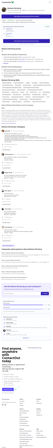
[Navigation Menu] (49, 2)
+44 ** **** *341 (8, 147)
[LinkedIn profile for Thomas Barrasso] (15, 154)
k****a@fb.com (7, 199)
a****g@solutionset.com (9, 181)
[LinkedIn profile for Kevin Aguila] (12, 190)
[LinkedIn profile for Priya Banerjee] (13, 227)
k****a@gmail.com (8, 162)
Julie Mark (8, 326)
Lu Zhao (8, 333)
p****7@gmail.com (8, 235)
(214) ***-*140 (7, 201)
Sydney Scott (9, 319)
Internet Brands (22, 61)
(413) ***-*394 (7, 165)
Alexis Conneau (9, 322)
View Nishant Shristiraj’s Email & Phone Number (26, 41)
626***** (8, 35)
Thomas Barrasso (9, 154)
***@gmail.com (9, 30)
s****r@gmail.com (8, 217)
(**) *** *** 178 (7, 219)
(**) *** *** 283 (7, 183)
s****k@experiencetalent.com (10, 144)
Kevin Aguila (8, 190)
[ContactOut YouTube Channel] (5, 425)
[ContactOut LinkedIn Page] (2, 425)
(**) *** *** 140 (7, 238)
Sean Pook (7, 131)
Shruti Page (8, 209)
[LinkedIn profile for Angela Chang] (13, 172)
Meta (24, 10)
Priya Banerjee (8, 227)
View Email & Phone (6, 149)
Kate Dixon (8, 329)
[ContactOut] (8, 2)
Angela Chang (8, 172)
